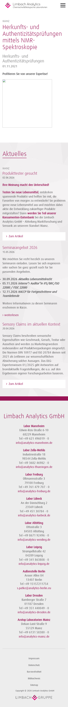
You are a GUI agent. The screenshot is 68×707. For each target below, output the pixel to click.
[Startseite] (26, 5)
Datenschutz (34, 665)
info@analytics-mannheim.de (34, 442)
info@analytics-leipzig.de (34, 563)
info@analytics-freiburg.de (34, 491)
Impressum (34, 658)
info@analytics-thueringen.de (34, 467)
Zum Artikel (16, 236)
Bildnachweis (34, 678)
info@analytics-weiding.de (34, 539)
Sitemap (34, 685)
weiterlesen (11, 315)
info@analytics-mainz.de (34, 636)
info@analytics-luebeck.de (34, 515)
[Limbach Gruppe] (34, 697)
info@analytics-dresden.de (34, 612)
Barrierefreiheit (34, 671)
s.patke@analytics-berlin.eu (34, 588)
